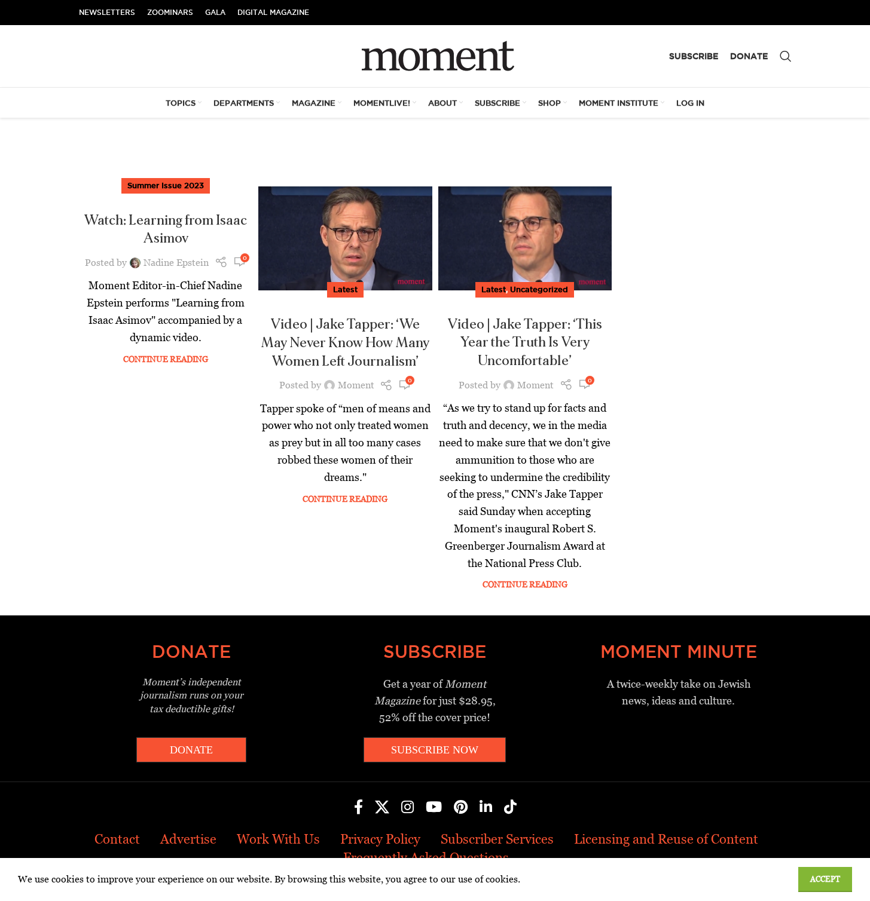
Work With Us (278, 839)
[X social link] (382, 808)
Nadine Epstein (176, 262)
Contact (117, 839)
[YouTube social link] (434, 808)
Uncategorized (539, 289)
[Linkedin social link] (486, 808)
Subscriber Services (497, 839)
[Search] (786, 56)
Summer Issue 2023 (165, 185)
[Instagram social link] (407, 808)
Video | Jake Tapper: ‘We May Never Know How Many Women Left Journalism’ (345, 343)
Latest (345, 289)
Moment (356, 385)
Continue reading (165, 359)
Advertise (188, 839)
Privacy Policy (380, 839)
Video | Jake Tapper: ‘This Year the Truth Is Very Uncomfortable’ (524, 343)
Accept (825, 879)
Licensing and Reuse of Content (666, 839)
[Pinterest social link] (461, 808)
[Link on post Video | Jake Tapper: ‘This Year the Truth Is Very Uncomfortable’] (525, 238)
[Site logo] (435, 55)
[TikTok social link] (510, 808)
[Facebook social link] (358, 808)
